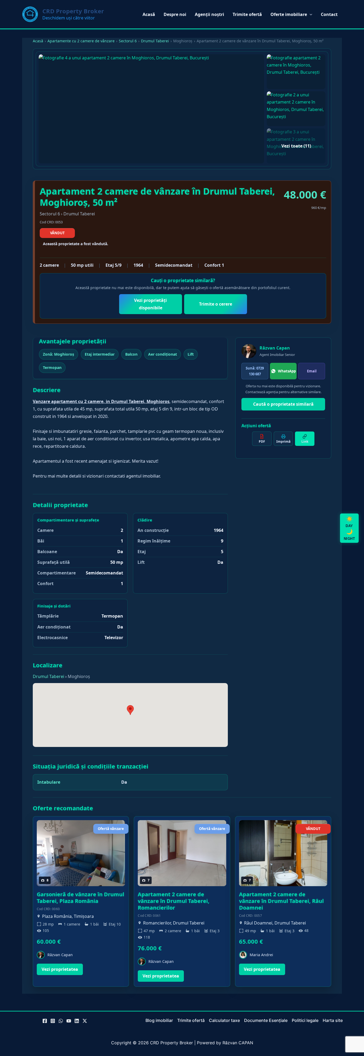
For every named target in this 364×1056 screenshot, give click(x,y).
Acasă (149, 14)
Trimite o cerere (215, 304)
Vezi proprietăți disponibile (150, 303)
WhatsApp (287, 371)
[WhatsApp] (60, 1020)
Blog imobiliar (159, 1020)
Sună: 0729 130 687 (255, 371)
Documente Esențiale (266, 1020)
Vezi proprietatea (60, 969)
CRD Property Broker (73, 11)
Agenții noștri (209, 14)
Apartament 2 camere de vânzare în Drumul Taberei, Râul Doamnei (281, 901)
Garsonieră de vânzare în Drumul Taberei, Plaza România (80, 898)
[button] (309, 14)
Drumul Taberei (155, 40)
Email (312, 371)
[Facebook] (44, 1020)
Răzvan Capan (275, 348)
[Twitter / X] (84, 1020)
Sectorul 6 (128, 40)
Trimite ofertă (247, 14)
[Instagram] (52, 1020)
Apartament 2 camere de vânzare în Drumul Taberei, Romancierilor (173, 901)
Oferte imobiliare (288, 14)
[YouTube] (68, 1020)
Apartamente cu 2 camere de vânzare (81, 40)
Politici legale (305, 1020)
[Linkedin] (76, 1020)
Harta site (333, 1020)
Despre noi (175, 14)
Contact (329, 14)
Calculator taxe (224, 1020)
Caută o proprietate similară (283, 404)
